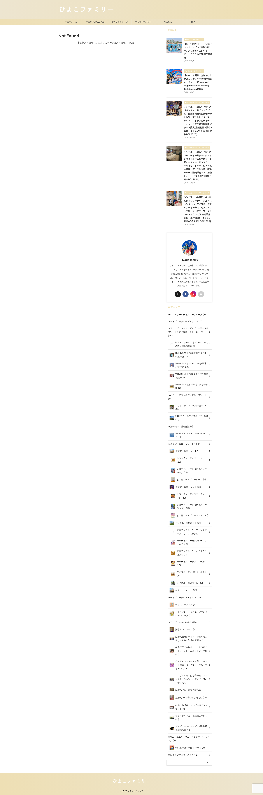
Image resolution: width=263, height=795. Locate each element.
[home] (201, 294)
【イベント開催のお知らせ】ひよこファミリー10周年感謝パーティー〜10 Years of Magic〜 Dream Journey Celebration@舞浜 (198, 82)
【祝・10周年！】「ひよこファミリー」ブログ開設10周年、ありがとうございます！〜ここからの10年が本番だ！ (198, 50)
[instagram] (193, 294)
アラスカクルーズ (120, 22)
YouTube (168, 22)
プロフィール (71, 22)
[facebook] (185, 294)
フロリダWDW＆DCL (95, 22)
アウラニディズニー (144, 22)
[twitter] (178, 294)
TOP (193, 22)
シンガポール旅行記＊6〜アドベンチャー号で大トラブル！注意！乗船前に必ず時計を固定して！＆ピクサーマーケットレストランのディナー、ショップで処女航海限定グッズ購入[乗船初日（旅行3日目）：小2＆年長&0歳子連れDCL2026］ (198, 121)
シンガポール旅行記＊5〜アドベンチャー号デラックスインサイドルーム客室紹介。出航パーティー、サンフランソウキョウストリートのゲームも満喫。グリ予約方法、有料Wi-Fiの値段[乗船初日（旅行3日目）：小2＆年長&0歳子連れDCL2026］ (198, 166)
